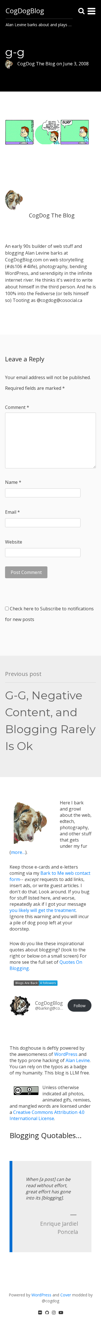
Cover (65, 1295)
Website (13, 542)
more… (18, 852)
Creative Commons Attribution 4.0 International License (47, 1115)
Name (13, 482)
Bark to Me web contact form (50, 876)
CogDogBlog (25, 10)
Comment (17, 407)
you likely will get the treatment (43, 910)
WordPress (65, 1054)
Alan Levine (78, 1060)
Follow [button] (80, 1005)
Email (12, 512)
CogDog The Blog (52, 215)
